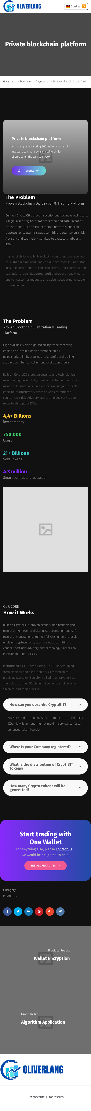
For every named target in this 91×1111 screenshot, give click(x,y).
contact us (64, 849)
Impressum (56, 1097)
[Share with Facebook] (7, 911)
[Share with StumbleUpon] (50, 911)
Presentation (31, 170)
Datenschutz (36, 1097)
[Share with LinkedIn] (28, 911)
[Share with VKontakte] (60, 911)
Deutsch (76, 6)
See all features (43, 865)
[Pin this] (39, 911)
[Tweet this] (18, 911)
